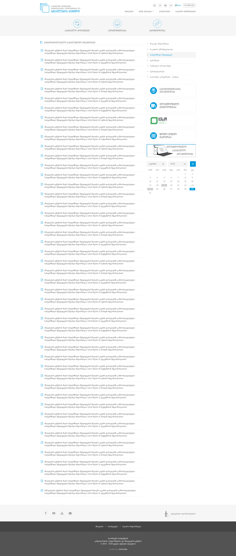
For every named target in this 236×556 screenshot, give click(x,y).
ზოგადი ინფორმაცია (159, 44)
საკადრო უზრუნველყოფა (161, 49)
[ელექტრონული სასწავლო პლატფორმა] (171, 150)
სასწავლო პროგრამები (160, 66)
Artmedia (123, 549)
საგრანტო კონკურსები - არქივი (164, 77)
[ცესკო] (171, 120)
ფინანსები (154, 60)
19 (164, 185)
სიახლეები (164, 12)
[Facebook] (160, 5)
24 (150, 189)
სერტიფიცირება (157, 71)
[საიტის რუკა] (62, 513)
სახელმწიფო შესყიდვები (161, 55)
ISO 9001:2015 (189, 5)
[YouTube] (165, 5)
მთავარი (129, 12)
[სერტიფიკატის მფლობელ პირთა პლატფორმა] (171, 90)
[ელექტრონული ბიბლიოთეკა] (171, 105)
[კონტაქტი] (70, 513)
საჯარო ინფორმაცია (185, 12)
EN (171, 5)
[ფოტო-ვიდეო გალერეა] (171, 135)
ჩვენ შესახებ (145, 12)
